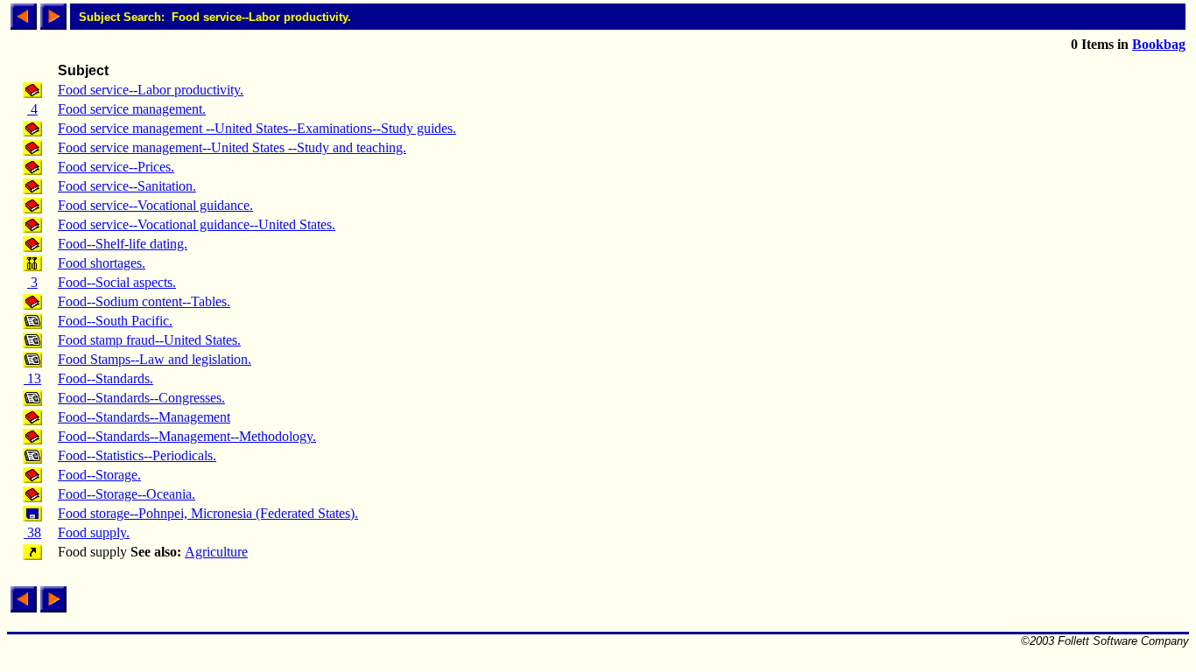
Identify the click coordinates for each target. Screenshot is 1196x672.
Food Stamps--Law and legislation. (154, 359)
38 (32, 532)
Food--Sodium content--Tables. (144, 301)
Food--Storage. (99, 474)
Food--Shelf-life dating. (122, 243)
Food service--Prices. (116, 166)
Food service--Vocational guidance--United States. (196, 224)
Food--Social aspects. (117, 282)
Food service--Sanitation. (127, 185)
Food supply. (94, 532)
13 (32, 378)
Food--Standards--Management (144, 417)
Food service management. (132, 109)
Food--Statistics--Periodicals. (137, 455)
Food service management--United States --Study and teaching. (232, 147)
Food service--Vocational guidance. (155, 205)
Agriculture (216, 551)
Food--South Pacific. (115, 320)
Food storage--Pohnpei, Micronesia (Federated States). (208, 513)
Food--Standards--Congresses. (141, 397)
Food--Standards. (105, 378)
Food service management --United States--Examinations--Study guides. (257, 128)
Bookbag (1158, 44)
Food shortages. (101, 263)
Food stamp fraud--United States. (149, 339)
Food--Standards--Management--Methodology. (187, 436)
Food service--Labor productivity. (150, 89)
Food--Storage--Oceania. (126, 493)
